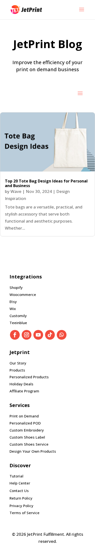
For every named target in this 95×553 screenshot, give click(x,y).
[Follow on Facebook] (15, 335)
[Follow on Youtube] (38, 335)
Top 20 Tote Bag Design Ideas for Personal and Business (46, 183)
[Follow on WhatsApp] (61, 335)
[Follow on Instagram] (26, 335)
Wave (15, 191)
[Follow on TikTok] (50, 335)
